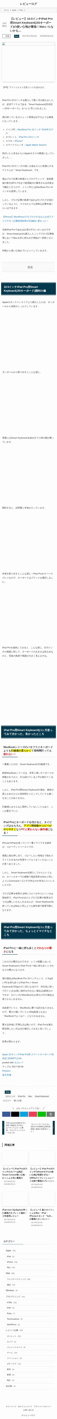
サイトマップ (11, 1406)
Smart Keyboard (42, 1096)
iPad (16, 36)
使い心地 (17, 1100)
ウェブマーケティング (18, 1279)
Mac (30, 1096)
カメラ (11, 1342)
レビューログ (28, 3)
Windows (12, 1290)
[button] (6, 1114)
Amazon (6, 1070)
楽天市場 (6, 1075)
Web (10, 1273)
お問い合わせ (28, 1410)
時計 (10, 1380)
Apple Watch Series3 (36, 145)
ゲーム (12, 1353)
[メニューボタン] (4, 4)
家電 (10, 1375)
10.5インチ (10, 1096)
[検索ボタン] (53, 4)
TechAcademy (15, 1319)
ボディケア (14, 1364)
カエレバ (18, 1062)
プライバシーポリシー (42, 1406)
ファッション (14, 1358)
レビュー (7, 1100)
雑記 (11, 1285)
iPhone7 (19, 141)
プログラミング (15, 1296)
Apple (11, 1250)
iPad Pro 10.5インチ (29, 137)
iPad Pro (21, 1096)
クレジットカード (16, 1347)
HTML (12, 1302)
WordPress (13, 1324)
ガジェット (14, 1336)
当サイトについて (25, 1406)
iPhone (12, 1262)
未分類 (11, 1386)
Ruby (11, 1313)
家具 (10, 1369)
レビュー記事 (14, 1330)
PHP (10, 1308)
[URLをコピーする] (51, 1114)
